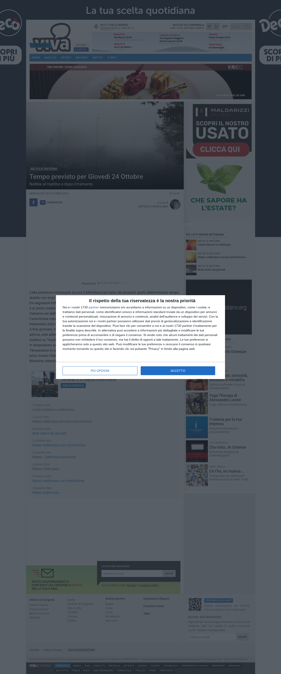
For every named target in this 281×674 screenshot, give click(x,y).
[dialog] (140, 337)
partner (94, 307)
